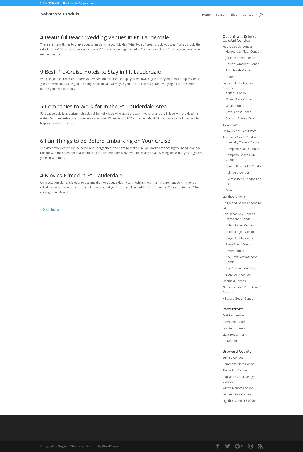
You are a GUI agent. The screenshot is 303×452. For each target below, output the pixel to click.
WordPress (110, 446)
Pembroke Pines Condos (239, 364)
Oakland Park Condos (237, 394)
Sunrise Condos (233, 357)
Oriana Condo (235, 106)
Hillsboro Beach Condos (239, 298)
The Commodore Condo (242, 268)
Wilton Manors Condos (238, 388)
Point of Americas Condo (242, 64)
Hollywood (230, 341)
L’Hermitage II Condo (240, 232)
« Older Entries (50, 209)
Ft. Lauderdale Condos (238, 46)
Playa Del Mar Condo (240, 238)
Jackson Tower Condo (240, 58)
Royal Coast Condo (238, 112)
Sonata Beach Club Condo (243, 166)
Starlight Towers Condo (241, 118)
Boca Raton (230, 124)
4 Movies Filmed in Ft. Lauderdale (81, 175)
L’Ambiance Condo (238, 219)
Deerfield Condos (234, 281)
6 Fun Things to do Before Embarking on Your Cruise (105, 140)
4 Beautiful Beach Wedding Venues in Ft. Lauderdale (104, 37)
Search (221, 14)
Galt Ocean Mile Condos (239, 214)
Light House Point (235, 334)
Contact (249, 14)
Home (206, 14)
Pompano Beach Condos (239, 137)
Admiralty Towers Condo (242, 142)
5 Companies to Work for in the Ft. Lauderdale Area (103, 106)
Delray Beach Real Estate (239, 131)
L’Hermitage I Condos (240, 225)
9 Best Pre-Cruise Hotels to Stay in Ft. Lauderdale (100, 71)
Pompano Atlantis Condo (242, 149)
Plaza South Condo (238, 244)
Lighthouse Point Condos (239, 401)
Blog (234, 14)
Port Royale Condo (238, 70)
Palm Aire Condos (238, 172)
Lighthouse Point (234, 196)
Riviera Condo (235, 251)
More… (230, 77)
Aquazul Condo (236, 93)
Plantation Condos (235, 370)
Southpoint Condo (238, 274)
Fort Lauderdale (233, 315)
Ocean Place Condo (239, 99)
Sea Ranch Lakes (234, 328)
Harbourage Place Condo (242, 51)
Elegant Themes (70, 446)
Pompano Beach (234, 322)
